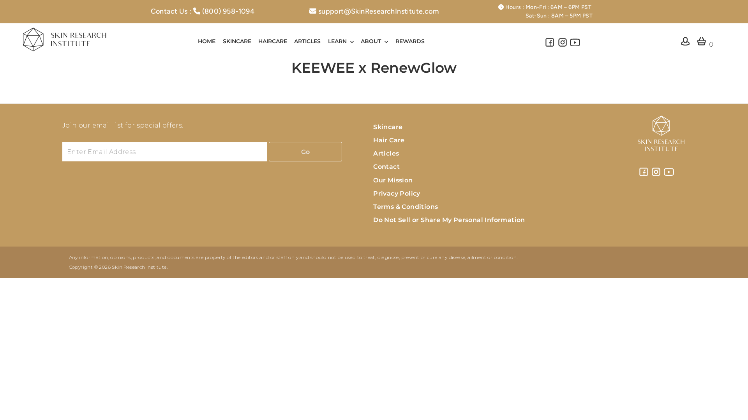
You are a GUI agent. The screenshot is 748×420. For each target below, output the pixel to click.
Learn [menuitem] (338, 41)
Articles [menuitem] (307, 41)
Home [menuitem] (206, 41)
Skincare (387, 127)
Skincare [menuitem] (237, 41)
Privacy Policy (396, 193)
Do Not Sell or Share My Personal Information (449, 220)
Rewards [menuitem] (410, 41)
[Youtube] (575, 45)
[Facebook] (549, 45)
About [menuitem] (372, 41)
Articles (386, 153)
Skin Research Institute (139, 267)
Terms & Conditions (405, 206)
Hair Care (389, 140)
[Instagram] (562, 45)
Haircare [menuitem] (272, 41)
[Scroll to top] (732, 404)
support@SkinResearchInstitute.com (378, 11)
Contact (386, 166)
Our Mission (393, 180)
